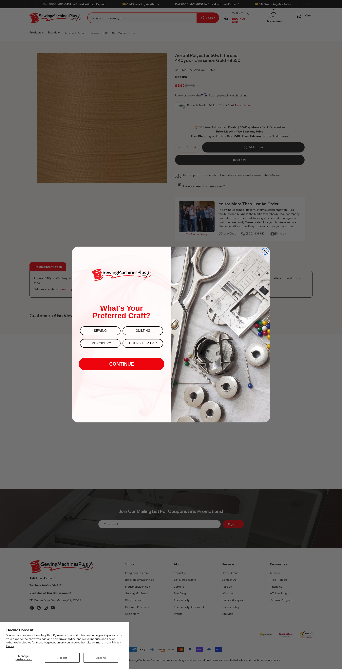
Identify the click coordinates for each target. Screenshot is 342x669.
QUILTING (143, 330)
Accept (62, 657)
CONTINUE (121, 364)
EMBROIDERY (100, 343)
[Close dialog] (265, 251)
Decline (101, 657)
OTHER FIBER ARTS (142, 343)
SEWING (100, 330)
